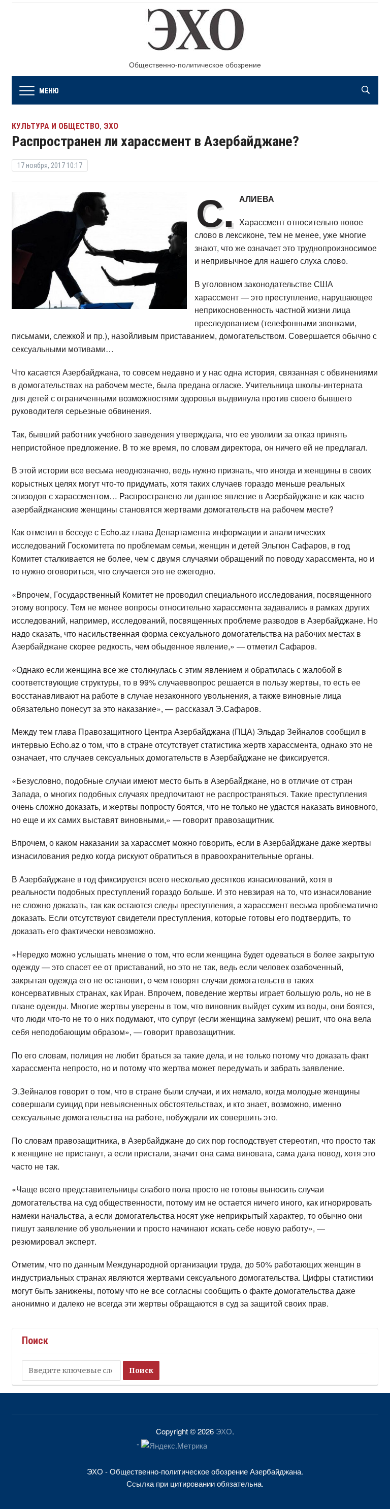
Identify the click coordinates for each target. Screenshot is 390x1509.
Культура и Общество (56, 126)
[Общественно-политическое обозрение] (195, 32)
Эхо (111, 126)
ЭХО (224, 1431)
